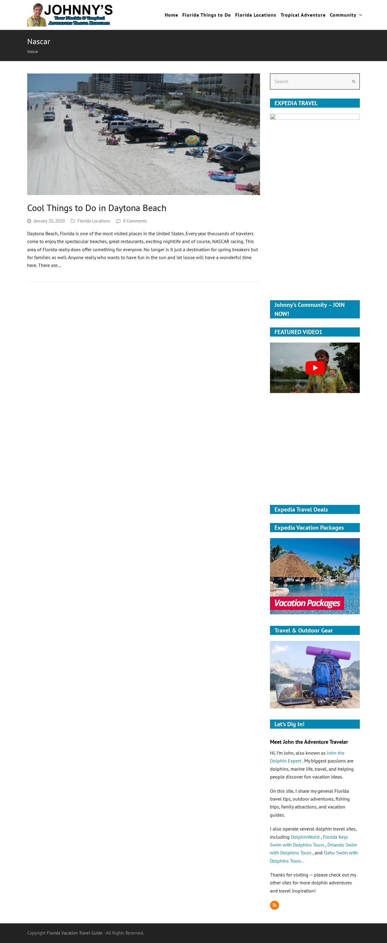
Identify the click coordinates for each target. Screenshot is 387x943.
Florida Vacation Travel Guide (74, 933)
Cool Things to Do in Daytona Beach (96, 207)
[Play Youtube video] (315, 368)
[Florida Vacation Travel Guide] (70, 14)
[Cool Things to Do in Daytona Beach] (143, 134)
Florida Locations (93, 221)
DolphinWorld (306, 837)
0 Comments (135, 221)
